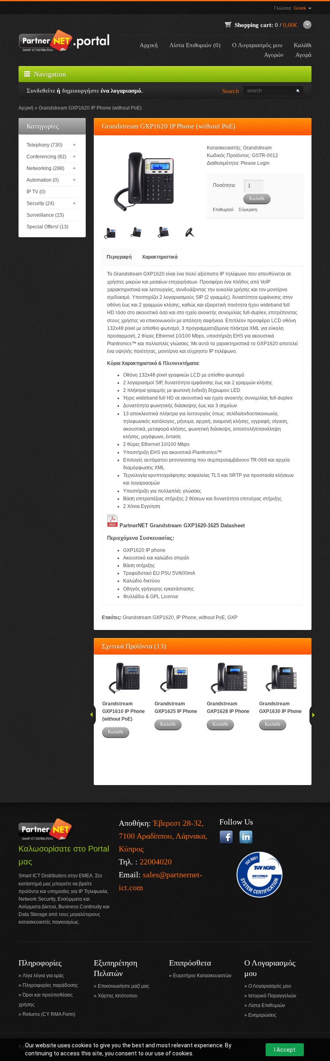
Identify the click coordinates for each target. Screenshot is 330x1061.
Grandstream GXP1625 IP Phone (176, 707)
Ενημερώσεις (262, 1015)
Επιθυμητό (223, 209)
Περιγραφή (119, 257)
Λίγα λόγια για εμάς (43, 975)
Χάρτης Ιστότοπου (118, 996)
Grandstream (257, 148)
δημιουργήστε (80, 90)
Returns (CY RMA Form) (49, 1014)
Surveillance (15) (45, 215)
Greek (300, 8)
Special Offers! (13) (47, 227)
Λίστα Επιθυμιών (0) (195, 45)
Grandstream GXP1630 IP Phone (280, 707)
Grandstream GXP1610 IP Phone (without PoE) (123, 711)
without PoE (212, 617)
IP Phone (186, 617)
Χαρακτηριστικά (159, 257)
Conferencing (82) (46, 157)
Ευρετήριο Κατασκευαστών (202, 975)
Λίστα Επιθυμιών (266, 1005)
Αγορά (303, 55)
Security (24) (40, 203)
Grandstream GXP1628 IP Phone (228, 707)
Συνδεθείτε (41, 90)
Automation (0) (43, 180)
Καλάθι (116, 732)
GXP (232, 617)
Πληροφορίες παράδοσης (50, 985)
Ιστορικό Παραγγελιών (272, 996)
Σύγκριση (248, 209)
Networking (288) (45, 168)
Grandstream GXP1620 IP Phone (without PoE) (90, 108)
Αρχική (149, 45)
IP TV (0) (36, 192)
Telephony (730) (44, 145)
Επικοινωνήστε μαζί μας (123, 986)
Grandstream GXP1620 (148, 617)
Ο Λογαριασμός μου (257, 45)
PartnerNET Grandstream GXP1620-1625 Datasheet (182, 525)
